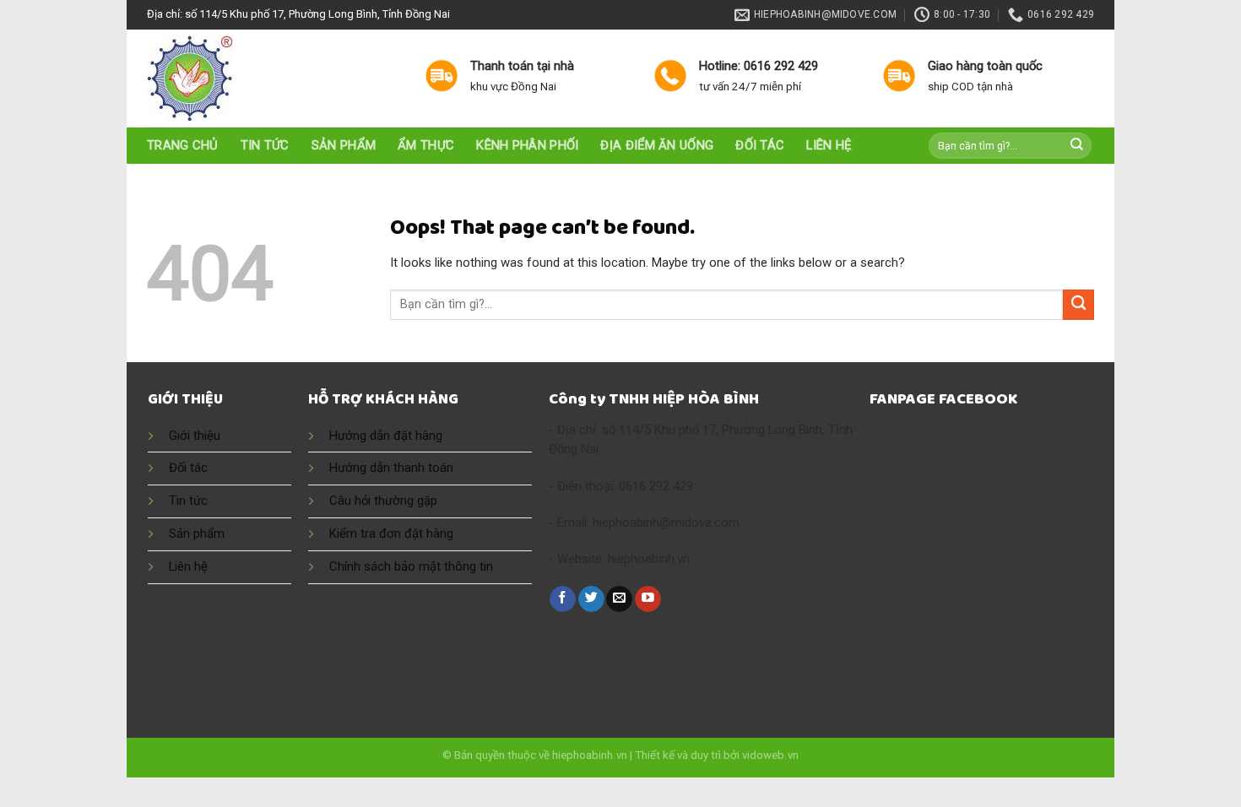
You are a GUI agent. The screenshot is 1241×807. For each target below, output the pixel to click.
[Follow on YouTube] (648, 599)
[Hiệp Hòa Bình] (273, 78)
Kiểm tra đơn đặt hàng (391, 533)
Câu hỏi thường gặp (383, 500)
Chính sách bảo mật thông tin (411, 566)
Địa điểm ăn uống (656, 145)
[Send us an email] (619, 599)
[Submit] (1077, 146)
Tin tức (265, 145)
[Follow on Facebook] (563, 599)
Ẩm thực (426, 145)
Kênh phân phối (527, 145)
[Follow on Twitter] (591, 599)
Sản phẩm (344, 145)
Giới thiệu (194, 435)
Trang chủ (183, 145)
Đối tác (759, 145)
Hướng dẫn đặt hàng (385, 435)
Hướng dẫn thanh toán (391, 467)
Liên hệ (828, 145)
